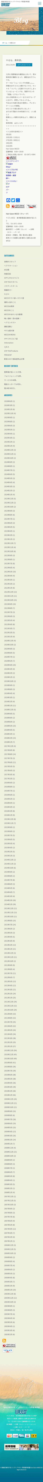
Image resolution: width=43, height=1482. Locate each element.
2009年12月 (8, 1099)
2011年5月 (8, 1030)
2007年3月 (8, 1233)
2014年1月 (8, 904)
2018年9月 (8, 713)
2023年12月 (8, 498)
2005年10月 (8, 1302)
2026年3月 (8, 405)
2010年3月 (8, 1087)
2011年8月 (8, 1018)
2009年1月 (8, 1143)
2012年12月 (8, 953)
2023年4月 (8, 531)
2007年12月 (8, 1196)
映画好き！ (8, 290)
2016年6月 (8, 795)
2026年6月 (8, 401)
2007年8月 (8, 1212)
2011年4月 (8, 1034)
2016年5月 (8, 799)
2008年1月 (8, 1192)
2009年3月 (8, 1135)
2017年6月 (8, 762)
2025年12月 (8, 413)
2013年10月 (8, 916)
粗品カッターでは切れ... (13, 384)
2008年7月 (8, 1168)
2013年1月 (8, 949)
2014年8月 (8, 876)
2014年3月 (8, 896)
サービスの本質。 (11, 380)
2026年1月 (8, 409)
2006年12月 (8, 1245)
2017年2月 (8, 778)
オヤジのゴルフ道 (11, 338)
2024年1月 (8, 494)
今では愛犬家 (9, 330)
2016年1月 (8, 815)
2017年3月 (8, 774)
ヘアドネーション (11, 265)
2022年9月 (8, 555)
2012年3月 (8, 989)
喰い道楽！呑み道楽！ (12, 318)
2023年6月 (8, 523)
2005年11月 (8, 1298)
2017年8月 (8, 754)
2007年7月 (8, 1217)
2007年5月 (8, 1225)
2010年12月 (8, 1050)
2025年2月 (8, 442)
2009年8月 (8, 1115)
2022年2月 (8, 584)
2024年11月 (8, 454)
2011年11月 (8, 1006)
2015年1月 (8, 855)
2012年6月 (8, 977)
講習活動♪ (8, 326)
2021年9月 (8, 604)
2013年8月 (8, 920)
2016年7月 (8, 791)
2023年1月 (8, 539)
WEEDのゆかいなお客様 (13, 314)
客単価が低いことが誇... (13, 372)
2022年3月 (8, 580)
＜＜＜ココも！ (12, 181)
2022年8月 (8, 559)
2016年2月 (8, 811)
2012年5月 (8, 981)
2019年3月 (8, 697)
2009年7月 (8, 1119)
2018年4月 (8, 730)
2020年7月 (8, 657)
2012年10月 (8, 961)
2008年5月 (8, 1176)
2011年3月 (8, 1038)
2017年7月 (8, 758)
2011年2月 (8, 1042)
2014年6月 (8, 884)
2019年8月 (8, 689)
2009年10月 (8, 1107)
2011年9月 (8, 1014)
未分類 (6, 269)
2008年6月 (8, 1172)
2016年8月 (8, 786)
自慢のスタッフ (10, 261)
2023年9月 (8, 511)
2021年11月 (8, 596)
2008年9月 (8, 1160)
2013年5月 (8, 933)
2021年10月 (8, 600)
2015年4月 (8, 847)
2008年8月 (8, 1164)
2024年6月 (8, 474)
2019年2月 (8, 701)
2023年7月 (8, 519)
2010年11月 (8, 1054)
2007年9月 (8, 1208)
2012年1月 (8, 997)
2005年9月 (8, 1306)
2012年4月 (8, 985)
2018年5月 (8, 726)
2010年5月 (8, 1079)
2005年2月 (8, 1334)
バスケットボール (11, 286)
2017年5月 (8, 766)
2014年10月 (8, 868)
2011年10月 (8, 1010)
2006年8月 (8, 1261)
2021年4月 (8, 624)
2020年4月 (8, 665)
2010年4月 (8, 1083)
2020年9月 (8, 649)
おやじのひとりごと (11, 278)
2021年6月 (8, 616)
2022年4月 (8, 575)
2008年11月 (8, 1152)
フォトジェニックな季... (13, 376)
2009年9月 (8, 1111)
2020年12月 (8, 640)
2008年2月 (8, 1188)
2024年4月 (8, 482)
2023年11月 (8, 502)
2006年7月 (8, 1265)
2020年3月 (8, 669)
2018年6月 (8, 722)
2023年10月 (8, 506)
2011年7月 (8, 1022)
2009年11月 (8, 1103)
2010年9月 (8, 1062)
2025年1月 (8, 446)
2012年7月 (8, 973)
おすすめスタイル (11, 282)
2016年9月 (8, 782)
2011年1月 (8, 1046)
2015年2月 (8, 851)
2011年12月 (8, 1001)
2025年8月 (8, 421)
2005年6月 (8, 1318)
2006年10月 (8, 1253)
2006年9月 (8, 1257)
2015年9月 (8, 827)
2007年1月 (8, 1241)
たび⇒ (6, 294)
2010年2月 (8, 1091)
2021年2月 (8, 632)
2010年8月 (8, 1066)
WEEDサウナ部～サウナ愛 (14, 298)
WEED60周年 (9, 306)
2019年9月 (8, 685)
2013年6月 (8, 928)
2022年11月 (8, 547)
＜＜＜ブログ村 (12, 169)
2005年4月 (8, 1326)
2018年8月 (8, 717)
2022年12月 (8, 543)
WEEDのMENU (9, 334)
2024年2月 (8, 490)
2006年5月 (8, 1273)
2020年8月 (8, 653)
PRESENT (8, 355)
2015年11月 (8, 823)
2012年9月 (8, 965)
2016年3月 (8, 807)
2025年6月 (8, 425)
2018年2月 (8, 738)
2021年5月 (8, 620)
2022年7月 (8, 563)
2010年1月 (8, 1095)
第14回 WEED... (10, 388)
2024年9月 (8, 462)
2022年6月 (8, 567)
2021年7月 (8, 612)
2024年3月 (8, 486)
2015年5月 (8, 843)
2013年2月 (8, 945)
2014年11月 (8, 864)
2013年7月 (8, 924)
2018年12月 (8, 709)
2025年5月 (8, 429)
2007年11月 (8, 1200)
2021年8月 (8, 608)
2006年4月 (8, 1277)
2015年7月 (8, 835)
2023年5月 (8, 527)
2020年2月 (8, 673)
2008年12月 (8, 1148)
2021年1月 (8, 636)
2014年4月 (8, 892)
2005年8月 (8, 1310)
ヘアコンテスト (10, 322)
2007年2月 (8, 1237)
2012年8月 (8, 969)
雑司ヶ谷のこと (10, 302)
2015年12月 (8, 819)
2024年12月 (8, 450)
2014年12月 (8, 859)
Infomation (8, 343)
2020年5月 (8, 661)
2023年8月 (8, 515)
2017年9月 (8, 750)
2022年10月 (8, 551)
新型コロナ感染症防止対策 (14, 359)
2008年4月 (8, 1180)
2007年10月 (8, 1204)
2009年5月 (8, 1127)
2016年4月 (8, 803)
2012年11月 (8, 957)
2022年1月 (8, 588)
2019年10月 (8, 681)
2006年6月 (8, 1269)
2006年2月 (8, 1286)
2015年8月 (8, 831)
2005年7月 (8, 1314)
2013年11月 (8, 912)
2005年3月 (8, 1330)
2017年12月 (8, 746)
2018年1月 (8, 742)
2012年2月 (8, 993)
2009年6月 (8, 1123)
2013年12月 (8, 908)
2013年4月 (8, 937)
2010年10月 (8, 1058)
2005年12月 (8, 1294)
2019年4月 (8, 693)
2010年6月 (8, 1075)
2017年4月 (8, 770)
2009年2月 (8, 1139)
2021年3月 (8, 628)
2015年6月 (8, 839)
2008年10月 (8, 1156)
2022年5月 (8, 571)
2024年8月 (8, 466)
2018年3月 (8, 734)
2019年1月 (8, 705)
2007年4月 (8, 1229)
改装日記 (7, 274)
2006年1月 (8, 1290)
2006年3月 (8, 1281)
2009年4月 (8, 1131)
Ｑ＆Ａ (6, 347)
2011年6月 (8, 1026)
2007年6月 (8, 1221)
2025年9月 (8, 417)
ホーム (4, 43)
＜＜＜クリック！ (12, 161)
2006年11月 (8, 1249)
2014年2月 (8, 900)
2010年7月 (8, 1070)
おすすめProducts (11, 351)
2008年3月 (8, 1184)
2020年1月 (8, 677)
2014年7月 (8, 880)
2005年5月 (8, 1322)
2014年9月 (8, 872)
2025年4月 (8, 433)
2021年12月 (8, 592)
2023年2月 (8, 535)
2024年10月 (8, 458)
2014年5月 (8, 888)
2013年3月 (8, 941)
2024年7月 (8, 470)
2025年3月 (8, 438)
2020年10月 (8, 644)
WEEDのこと (9, 310)
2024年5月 (8, 478)
